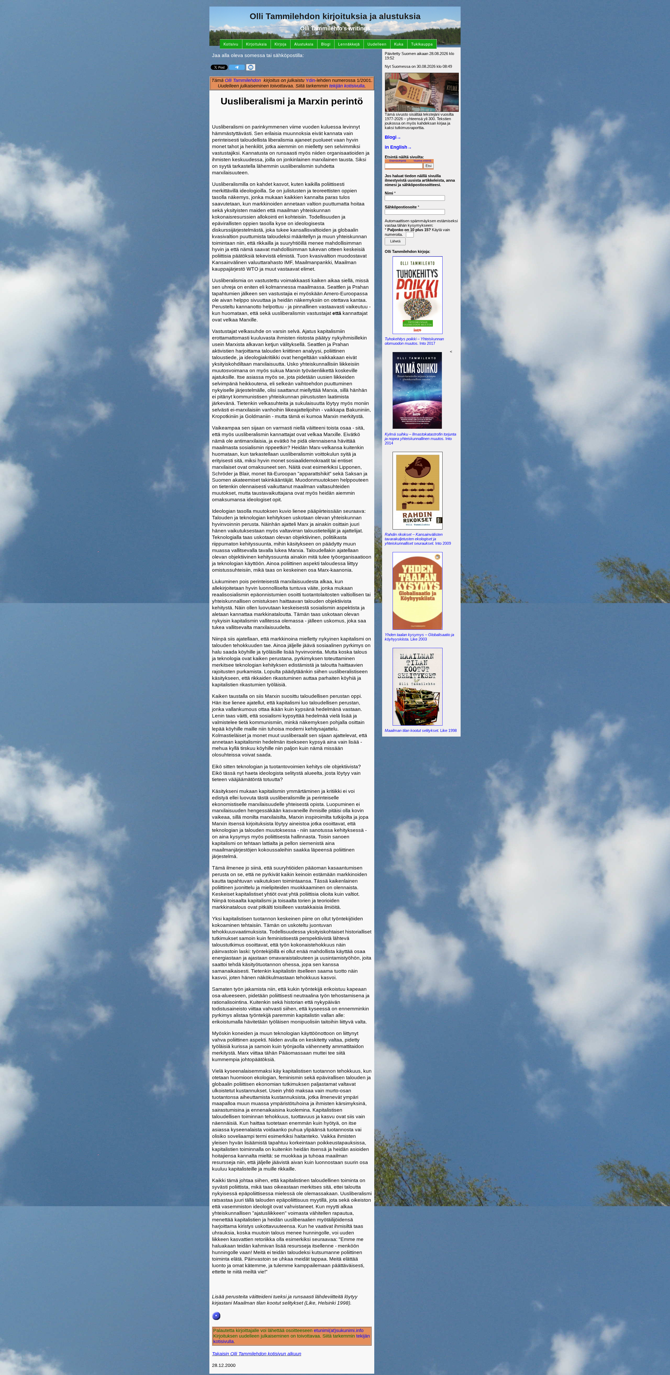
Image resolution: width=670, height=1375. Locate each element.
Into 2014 (420, 438)
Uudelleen (377, 44)
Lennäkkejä (349, 44)
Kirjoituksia (256, 44)
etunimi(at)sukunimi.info (339, 1330)
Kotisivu (231, 44)
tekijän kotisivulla (347, 85)
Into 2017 (414, 341)
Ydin (310, 80)
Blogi (326, 44)
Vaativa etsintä (422, 160)
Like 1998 (421, 730)
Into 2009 (418, 538)
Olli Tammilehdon (243, 80)
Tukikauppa (422, 44)
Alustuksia (304, 44)
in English (398, 147)
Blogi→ (393, 137)
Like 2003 (419, 636)
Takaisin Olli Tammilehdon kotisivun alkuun (256, 1353)
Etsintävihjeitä (397, 160)
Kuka (399, 44)
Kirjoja (281, 44)
